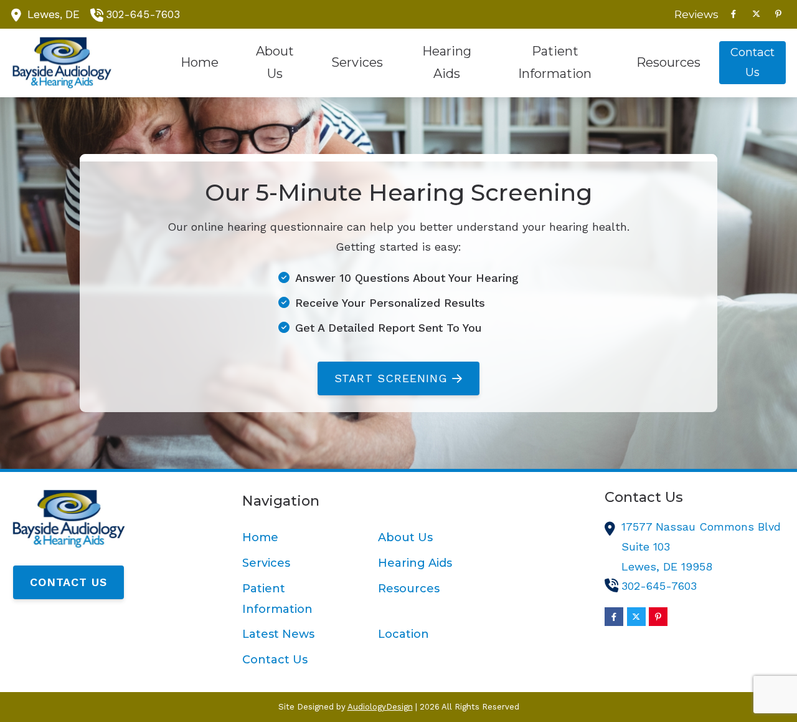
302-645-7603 (143, 14)
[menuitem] (693, 14)
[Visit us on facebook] (733, 14)
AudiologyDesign (380, 706)
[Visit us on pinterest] (778, 14)
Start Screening (391, 378)
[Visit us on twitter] (755, 14)
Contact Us (68, 582)
